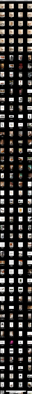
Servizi (11, 0)
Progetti (10, 0)
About (15, 0)
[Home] (1, 0)
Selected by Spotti (14, 392)
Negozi (13, 0)
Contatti (25, 0)
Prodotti (6, 0)
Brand (8, 0)
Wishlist (27, 0)
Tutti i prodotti (18, 392)
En (31, 0)
